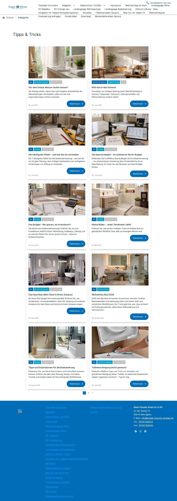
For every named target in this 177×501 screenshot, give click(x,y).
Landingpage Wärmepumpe (60, 444)
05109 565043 (146, 421)
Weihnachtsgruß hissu (57, 426)
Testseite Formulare (55, 407)
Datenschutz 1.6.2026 (57, 416)
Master (94, 412)
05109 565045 (146, 425)
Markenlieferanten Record (59, 496)
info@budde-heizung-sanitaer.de (157, 418)
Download (51, 491)
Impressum (51, 421)
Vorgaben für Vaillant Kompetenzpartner (66, 458)
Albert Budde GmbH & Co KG (106, 407)
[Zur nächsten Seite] (92, 392)
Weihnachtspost (54, 477)
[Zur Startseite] (19, 7)
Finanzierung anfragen (57, 482)
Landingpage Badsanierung (60, 449)
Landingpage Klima (55, 430)
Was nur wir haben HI (56, 473)
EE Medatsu (51, 435)
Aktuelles (50, 463)
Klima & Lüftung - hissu (57, 454)
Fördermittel (51, 487)
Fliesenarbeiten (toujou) (58, 468)
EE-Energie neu (53, 440)
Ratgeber (50, 412)
